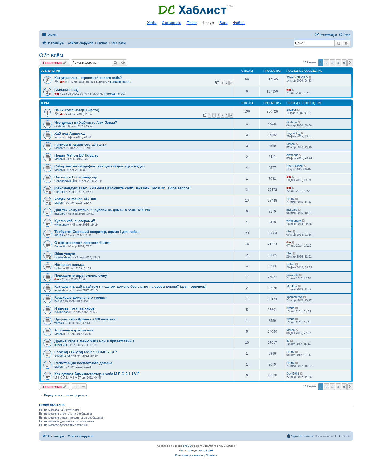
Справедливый (64, 180)
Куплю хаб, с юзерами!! (74, 221)
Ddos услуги (64, 254)
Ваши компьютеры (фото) (76, 110)
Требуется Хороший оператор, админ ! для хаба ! (96, 232)
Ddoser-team (62, 257)
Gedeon (59, 126)
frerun (58, 137)
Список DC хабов (196, 10)
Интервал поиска (69, 265)
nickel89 (59, 213)
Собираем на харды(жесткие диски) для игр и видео (99, 166)
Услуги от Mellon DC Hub (75, 199)
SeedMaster (62, 355)
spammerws (294, 297)
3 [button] (332, 62)
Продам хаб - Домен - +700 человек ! (85, 319)
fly (287, 340)
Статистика (171, 23)
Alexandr (292, 155)
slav (289, 231)
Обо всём (51, 55)
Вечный (59, 246)
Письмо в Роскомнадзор (75, 177)
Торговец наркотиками (74, 330)
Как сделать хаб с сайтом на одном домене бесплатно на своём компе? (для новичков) (130, 286)
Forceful (59, 191)
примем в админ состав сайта (80, 144)
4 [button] (338, 62)
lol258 (58, 301)
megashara (61, 290)
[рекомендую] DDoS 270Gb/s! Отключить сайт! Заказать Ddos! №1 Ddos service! (122, 188)
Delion (58, 268)
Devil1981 (292, 373)
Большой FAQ (66, 90)
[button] (350, 62)
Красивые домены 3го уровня (80, 297)
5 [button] (344, 62)
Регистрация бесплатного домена (83, 363)
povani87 (292, 275)
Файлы (239, 23)
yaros (58, 322)
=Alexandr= (61, 224)
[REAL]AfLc (61, 344)
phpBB (187, 445)
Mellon (58, 148)
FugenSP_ (293, 133)
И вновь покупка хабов (74, 308)
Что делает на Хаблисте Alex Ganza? (85, 123)
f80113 (58, 235)
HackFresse (294, 165)
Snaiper (291, 109)
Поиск (192, 23)
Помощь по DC (120, 81)
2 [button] (326, 62)
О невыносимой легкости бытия (82, 243)
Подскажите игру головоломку (80, 276)
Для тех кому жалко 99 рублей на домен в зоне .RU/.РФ (102, 210)
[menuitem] (344, 35)
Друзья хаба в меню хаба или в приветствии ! (94, 341)
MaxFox (291, 286)
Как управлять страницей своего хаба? (88, 78)
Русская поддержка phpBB (196, 450)
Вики (223, 23)
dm (62, 81)
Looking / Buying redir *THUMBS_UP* (85, 352)
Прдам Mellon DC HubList (76, 155)
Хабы (152, 23)
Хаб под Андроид (69, 133)
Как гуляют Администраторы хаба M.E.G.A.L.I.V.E (97, 374)
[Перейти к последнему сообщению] (310, 77)
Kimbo (290, 198)
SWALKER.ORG (297, 77)
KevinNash (61, 312)
